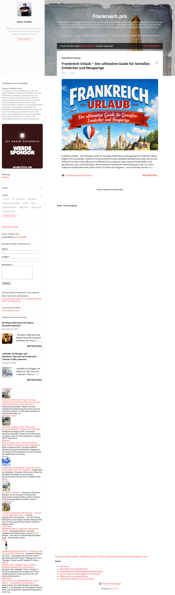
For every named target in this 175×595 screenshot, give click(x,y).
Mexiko (5, 562)
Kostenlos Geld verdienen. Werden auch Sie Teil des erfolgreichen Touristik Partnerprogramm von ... (102, 556)
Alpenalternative (9, 207)
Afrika (25, 203)
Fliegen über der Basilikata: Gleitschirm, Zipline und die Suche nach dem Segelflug (21, 469)
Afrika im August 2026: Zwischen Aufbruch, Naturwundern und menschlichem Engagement (21, 444)
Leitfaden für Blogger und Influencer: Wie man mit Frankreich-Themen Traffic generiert (19, 356)
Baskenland (7, 526)
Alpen (33, 203)
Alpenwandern (9, 211)
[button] (156, 63)
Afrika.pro (6, 440)
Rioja (4, 540)
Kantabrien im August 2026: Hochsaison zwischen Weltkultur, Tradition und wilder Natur (21, 428)
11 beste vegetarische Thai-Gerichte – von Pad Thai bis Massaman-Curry (21, 514)
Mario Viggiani (24, 22)
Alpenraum (24, 207)
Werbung (5, 177)
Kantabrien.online (9, 416)
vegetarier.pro (7, 501)
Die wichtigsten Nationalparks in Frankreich (80, 574)
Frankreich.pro (110, 16)
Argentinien (6, 578)
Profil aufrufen (24, 39)
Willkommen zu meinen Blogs (74, 576)
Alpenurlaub (36, 207)
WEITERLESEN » (150, 175)
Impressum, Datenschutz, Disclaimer (77, 579)
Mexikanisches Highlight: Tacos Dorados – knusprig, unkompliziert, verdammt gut (20, 566)
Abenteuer (32, 199)
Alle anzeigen (152, 46)
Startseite (65, 36)
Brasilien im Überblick (11, 492)
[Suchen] (161, 6)
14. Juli (6, 199)
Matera (5, 456)
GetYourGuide (20, 237)
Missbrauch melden (10, 227)
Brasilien (5, 481)
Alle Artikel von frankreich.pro (92, 36)
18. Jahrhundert (18, 199)
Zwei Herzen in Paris (10, 310)
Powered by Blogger (111, 583)
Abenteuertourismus (11, 203)
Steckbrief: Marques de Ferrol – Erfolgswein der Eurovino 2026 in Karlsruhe (22, 552)
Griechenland (7, 388)
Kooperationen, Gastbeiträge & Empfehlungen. (135, 36)
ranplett (115, 589)
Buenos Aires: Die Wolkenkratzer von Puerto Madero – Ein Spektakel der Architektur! (20, 582)
